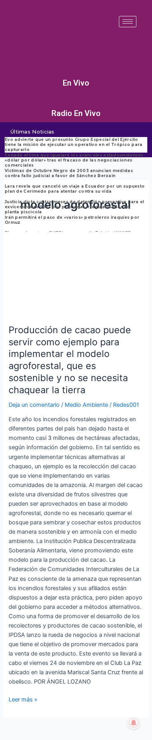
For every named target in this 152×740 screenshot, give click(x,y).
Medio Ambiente (86, 404)
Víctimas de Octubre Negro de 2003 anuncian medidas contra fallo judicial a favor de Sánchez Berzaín (69, 173)
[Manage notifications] (133, 723)
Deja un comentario (34, 404)
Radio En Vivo (76, 113)
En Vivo (76, 83)
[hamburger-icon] (127, 21)
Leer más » (23, 699)
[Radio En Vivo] (76, 102)
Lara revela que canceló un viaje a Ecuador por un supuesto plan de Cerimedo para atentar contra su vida (75, 189)
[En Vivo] (76, 71)
